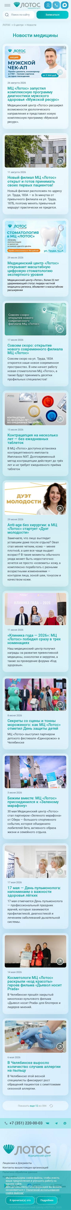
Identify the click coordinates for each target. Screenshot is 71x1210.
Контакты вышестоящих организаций (25, 1167)
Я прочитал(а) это (20, 1200)
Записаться (52, 14)
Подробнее (46, 1200)
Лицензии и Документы (17, 1163)
